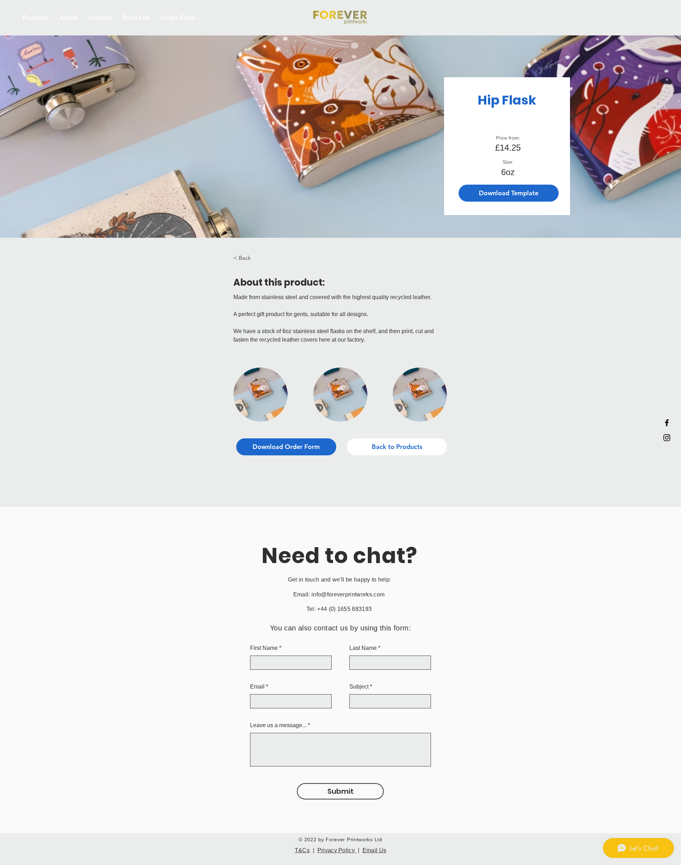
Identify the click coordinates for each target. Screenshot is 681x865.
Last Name (363, 648)
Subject (359, 687)
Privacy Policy (336, 850)
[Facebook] (666, 422)
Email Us (374, 850)
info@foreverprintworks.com (347, 594)
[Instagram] (666, 437)
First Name (264, 648)
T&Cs (302, 850)
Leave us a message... (278, 725)
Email (257, 687)
